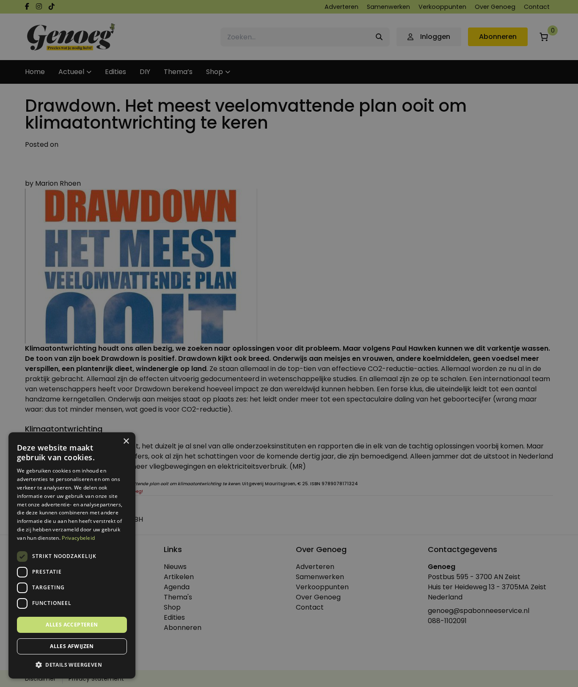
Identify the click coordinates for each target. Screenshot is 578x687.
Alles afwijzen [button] (72, 646)
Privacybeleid (78, 537)
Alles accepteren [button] (72, 624)
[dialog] (289, 343)
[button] (72, 665)
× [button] (126, 441)
